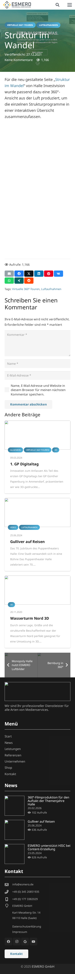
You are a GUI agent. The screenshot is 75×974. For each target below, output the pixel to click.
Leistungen (13, 749)
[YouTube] (33, 941)
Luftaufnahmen (51, 289)
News (9, 743)
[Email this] (9, 274)
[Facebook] (8, 941)
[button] (57, 5)
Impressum (19, 932)
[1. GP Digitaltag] (37, 435)
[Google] (25, 941)
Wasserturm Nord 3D (29, 618)
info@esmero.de (22, 884)
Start (8, 736)
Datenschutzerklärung (26, 926)
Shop (8, 767)
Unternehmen (15, 761)
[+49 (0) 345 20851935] (8, 892)
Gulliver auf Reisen (27, 541)
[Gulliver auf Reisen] (37, 512)
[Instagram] (17, 941)
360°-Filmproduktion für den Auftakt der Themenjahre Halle (48, 800)
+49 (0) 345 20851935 (25, 891)
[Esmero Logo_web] (17, 5)
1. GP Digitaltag (24, 464)
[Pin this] (48, 274)
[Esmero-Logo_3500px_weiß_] (37, 691)
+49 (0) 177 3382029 (25, 899)
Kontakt (10, 774)
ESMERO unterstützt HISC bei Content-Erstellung (49, 847)
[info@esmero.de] (8, 884)
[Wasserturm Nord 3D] (37, 590)
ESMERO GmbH (43, 966)
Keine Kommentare (19, 60)
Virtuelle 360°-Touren (26, 289)
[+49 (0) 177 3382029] (8, 899)
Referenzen (13, 755)
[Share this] (19, 274)
